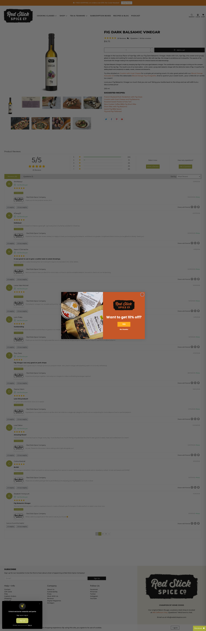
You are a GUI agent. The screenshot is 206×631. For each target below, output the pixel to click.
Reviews (198, 628)
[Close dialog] (142, 294)
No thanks (124, 329)
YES (124, 324)
